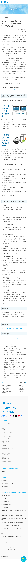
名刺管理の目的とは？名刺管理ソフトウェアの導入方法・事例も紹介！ (13, 532)
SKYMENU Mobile (7, 453)
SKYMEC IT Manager (8, 437)
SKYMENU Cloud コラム (6, 504)
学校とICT (3, 471)
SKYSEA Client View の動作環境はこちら (11, 328)
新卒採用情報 (4, 480)
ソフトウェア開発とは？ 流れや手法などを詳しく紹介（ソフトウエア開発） (13, 511)
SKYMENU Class (6, 458)
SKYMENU (3, 445)
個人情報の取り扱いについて (8, 543)
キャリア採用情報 (4, 486)
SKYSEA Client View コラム (6, 501)
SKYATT (5, 442)
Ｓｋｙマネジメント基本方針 (8, 547)
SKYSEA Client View (8, 424)
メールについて (4, 552)
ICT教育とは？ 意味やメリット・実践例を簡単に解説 (11, 529)
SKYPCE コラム (4, 498)
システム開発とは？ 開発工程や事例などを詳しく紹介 (11, 515)
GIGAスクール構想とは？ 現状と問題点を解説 (10, 525)
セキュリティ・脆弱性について (8, 549)
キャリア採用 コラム (5, 507)
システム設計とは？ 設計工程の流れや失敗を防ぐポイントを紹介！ (13, 519)
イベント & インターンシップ (7, 483)
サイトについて (4, 545)
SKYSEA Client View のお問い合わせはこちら (13, 338)
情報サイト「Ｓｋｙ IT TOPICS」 (7, 495)
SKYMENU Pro (6, 462)
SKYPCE (3, 429)
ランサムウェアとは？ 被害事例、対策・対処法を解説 (11, 536)
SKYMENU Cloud (8, 449)
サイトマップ (4, 540)
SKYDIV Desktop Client (6, 433)
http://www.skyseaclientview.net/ (10, 89)
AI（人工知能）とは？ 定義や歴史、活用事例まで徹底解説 (12, 522)
